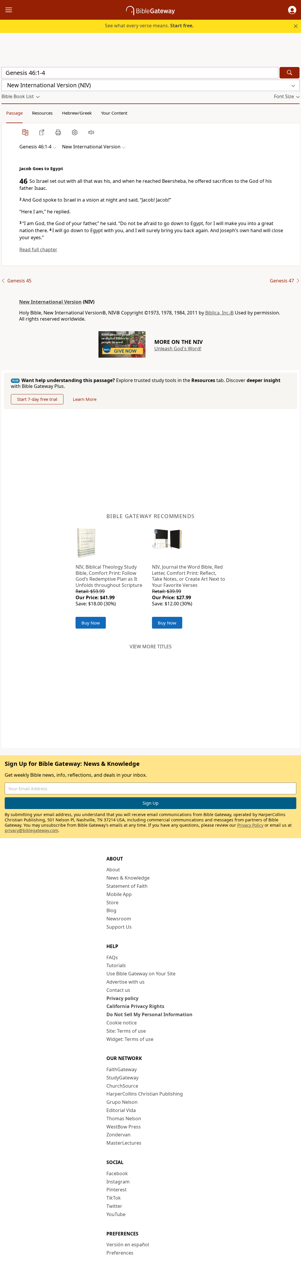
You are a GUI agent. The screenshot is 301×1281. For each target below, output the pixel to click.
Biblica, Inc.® (219, 312)
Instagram (118, 1181)
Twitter (114, 1206)
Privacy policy (122, 998)
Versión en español (127, 1244)
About (113, 869)
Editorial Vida (121, 1110)
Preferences (119, 1253)
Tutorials (116, 965)
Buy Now (90, 623)
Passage (14, 113)
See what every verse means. (149, 25)
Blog (111, 910)
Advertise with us (125, 982)
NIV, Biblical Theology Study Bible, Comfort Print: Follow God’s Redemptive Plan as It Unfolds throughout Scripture (109, 576)
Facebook (117, 1173)
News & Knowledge (128, 878)
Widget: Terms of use (129, 1039)
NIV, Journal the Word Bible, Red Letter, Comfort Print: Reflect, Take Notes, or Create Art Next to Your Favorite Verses (188, 576)
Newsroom (118, 918)
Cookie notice (121, 1022)
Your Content (114, 113)
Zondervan (118, 1134)
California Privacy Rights (135, 1006)
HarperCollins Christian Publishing (144, 1094)
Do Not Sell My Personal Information (149, 1014)
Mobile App (119, 894)
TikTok (113, 1198)
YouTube (116, 1214)
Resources (42, 113)
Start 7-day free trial (37, 399)
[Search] (290, 72)
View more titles (151, 646)
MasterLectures (123, 1143)
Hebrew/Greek (77, 113)
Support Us (119, 927)
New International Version (50, 302)
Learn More (84, 399)
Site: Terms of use (126, 1031)
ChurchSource (122, 1086)
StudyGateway (122, 1077)
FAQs (112, 957)
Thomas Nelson (123, 1118)
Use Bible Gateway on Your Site (140, 973)
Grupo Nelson (122, 1102)
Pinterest (116, 1189)
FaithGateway (121, 1069)
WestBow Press (123, 1126)
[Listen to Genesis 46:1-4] (91, 132)
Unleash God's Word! (177, 348)
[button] (292, 10)
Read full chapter (38, 249)
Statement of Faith (127, 886)
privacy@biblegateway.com (31, 830)
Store (112, 902)
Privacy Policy (250, 825)
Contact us (118, 990)
